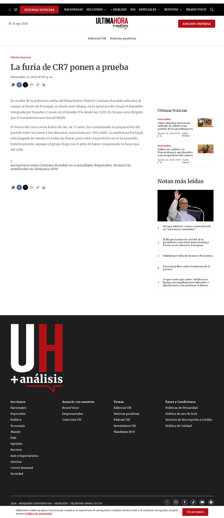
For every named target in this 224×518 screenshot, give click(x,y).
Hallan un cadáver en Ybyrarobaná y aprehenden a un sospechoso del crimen (175, 152)
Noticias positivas (123, 38)
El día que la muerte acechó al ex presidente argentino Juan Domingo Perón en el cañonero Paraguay (186, 242)
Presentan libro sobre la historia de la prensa (186, 268)
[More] (105, 9)
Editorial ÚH (97, 38)
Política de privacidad (38, 513)
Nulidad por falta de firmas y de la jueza (188, 255)
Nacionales (164, 119)
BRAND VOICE (196, 9)
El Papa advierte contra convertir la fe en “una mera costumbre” (187, 228)
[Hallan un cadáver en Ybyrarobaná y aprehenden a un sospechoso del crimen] (206, 148)
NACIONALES (73, 9)
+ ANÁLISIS (119, 9)
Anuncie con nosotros (78, 402)
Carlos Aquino (186, 161)
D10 (132, 9)
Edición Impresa (20, 57)
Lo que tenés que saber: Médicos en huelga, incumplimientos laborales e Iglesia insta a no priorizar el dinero (186, 282)
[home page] (112, 24)
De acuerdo (195, 512)
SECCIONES (94, 9)
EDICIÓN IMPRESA (197, 24)
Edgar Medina (186, 134)
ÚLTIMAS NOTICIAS (39, 10)
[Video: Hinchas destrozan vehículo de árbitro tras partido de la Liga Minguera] (206, 122)
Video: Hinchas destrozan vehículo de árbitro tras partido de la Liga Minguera (175, 126)
